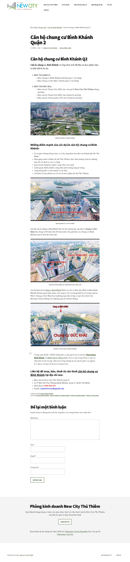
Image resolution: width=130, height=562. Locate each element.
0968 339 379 (65, 522)
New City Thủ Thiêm (26, 555)
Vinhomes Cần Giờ (65, 534)
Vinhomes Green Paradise (76, 532)
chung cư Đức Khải (92, 395)
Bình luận (34, 418)
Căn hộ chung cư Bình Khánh (60, 395)
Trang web (34, 467)
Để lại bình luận (65, 48)
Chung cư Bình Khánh (77, 395)
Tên (32, 445)
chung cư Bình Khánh (53, 290)
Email (33, 456)
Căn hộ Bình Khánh (46, 393)
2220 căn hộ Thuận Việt (57, 358)
